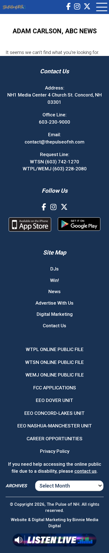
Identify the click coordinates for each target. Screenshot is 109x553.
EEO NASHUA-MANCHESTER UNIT (54, 426)
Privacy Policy (54, 451)
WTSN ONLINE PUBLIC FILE (54, 362)
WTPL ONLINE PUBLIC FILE (55, 349)
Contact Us (54, 325)
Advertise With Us (54, 303)
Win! (54, 280)
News (54, 291)
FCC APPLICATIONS (54, 387)
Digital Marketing (55, 314)
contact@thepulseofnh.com (54, 142)
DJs (54, 269)
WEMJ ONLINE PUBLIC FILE (54, 375)
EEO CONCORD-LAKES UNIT (54, 413)
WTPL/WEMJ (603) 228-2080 (55, 168)
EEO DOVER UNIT (54, 400)
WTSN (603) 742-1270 (54, 161)
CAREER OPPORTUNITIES (54, 438)
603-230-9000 (54, 122)
